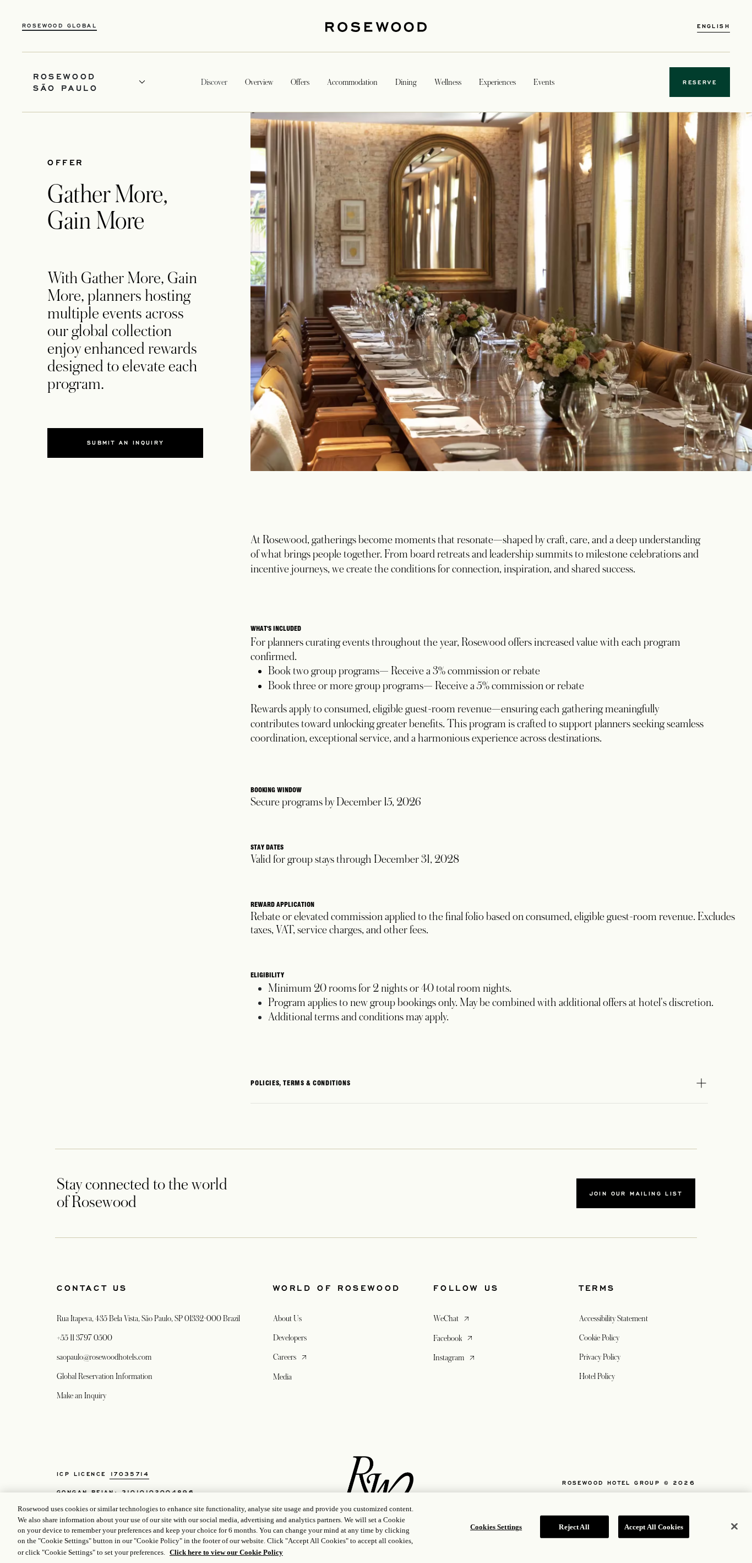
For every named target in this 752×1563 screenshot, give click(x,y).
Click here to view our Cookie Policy (226, 1552)
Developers (290, 1337)
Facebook (454, 1338)
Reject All (574, 1527)
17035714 (129, 1474)
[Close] (734, 1527)
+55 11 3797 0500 (84, 1337)
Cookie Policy (599, 1337)
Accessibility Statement (613, 1318)
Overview (259, 82)
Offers (300, 82)
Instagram (455, 1357)
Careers (291, 1356)
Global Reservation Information (104, 1376)
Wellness (447, 82)
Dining (406, 82)
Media (282, 1376)
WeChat (452, 1318)
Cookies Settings (496, 1527)
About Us (287, 1318)
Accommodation (352, 82)
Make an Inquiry (81, 1395)
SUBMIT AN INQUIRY (145, 445)
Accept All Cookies (653, 1527)
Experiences (497, 82)
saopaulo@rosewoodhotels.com (104, 1357)
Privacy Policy (599, 1357)
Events (543, 82)
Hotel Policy (597, 1376)
